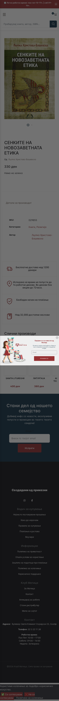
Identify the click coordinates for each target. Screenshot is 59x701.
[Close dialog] (57, 337)
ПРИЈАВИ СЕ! (44, 358)
